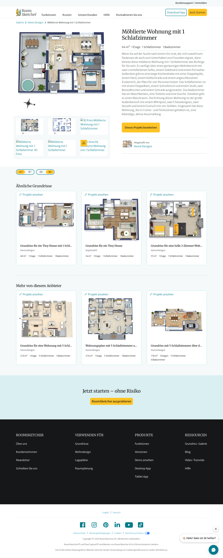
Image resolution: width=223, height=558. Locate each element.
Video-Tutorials (194, 460)
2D (40, 171)
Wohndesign (83, 452)
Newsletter (23, 460)
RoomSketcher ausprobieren (111, 401)
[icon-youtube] (129, 525)
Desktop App (143, 468)
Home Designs (35, 22)
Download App (176, 12)
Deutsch (117, 512)
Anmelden (201, 2)
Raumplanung (84, 468)
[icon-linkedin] (117, 525)
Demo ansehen (144, 460)
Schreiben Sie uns (26, 468)
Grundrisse (81, 443)
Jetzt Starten (197, 12)
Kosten (67, 15)
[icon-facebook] (83, 525)
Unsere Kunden (87, 15)
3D (49, 171)
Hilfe (107, 15)
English (105, 512)
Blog (188, 452)
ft (29, 171)
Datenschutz (79, 533)
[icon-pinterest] (106, 525)
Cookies (117, 533)
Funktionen (49, 15)
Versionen (141, 452)
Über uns (21, 443)
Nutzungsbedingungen (100, 533)
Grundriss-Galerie (196, 443)
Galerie (20, 22)
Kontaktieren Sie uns (129, 15)
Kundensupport (184, 2)
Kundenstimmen (26, 452)
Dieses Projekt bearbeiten (141, 127)
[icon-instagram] (94, 525)
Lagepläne (81, 460)
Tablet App (141, 476)
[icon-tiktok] (140, 525)
